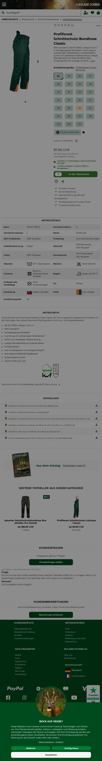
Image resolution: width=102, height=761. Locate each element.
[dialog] (51, 380)
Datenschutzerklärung (46, 742)
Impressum (59, 742)
